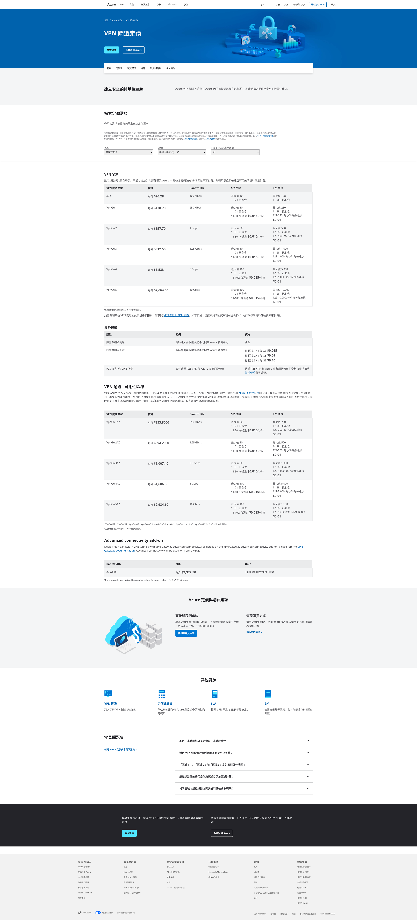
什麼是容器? (302, 898)
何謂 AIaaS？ (302, 887)
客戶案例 (81, 898)
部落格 (256, 872)
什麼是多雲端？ (303, 872)
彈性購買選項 (129, 882)
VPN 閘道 (170, 68)
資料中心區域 (83, 882)
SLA (213, 703)
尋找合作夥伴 (213, 877)
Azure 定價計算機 (265, 135)
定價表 (119, 68)
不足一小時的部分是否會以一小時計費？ (202, 741)
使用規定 (284, 914)
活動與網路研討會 (261, 887)
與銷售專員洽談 (186, 633)
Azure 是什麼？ (84, 866)
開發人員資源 (259, 877)
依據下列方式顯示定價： (223, 147)
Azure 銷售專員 (190, 138)
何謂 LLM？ (302, 892)
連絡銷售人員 (299, 4)
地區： (107, 147)
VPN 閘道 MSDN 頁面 (176, 315)
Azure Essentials (85, 892)
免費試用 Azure (134, 50)
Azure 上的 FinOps (131, 887)
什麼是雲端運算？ (304, 866)
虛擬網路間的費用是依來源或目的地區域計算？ (206, 776)
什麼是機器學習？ (304, 877)
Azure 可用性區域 (248, 393)
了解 (278, 4)
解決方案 (145, 4)
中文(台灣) (87, 912)
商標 (293, 914)
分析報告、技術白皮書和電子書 (266, 892)
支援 (286, 4)
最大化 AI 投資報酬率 (132, 892)
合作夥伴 (172, 4)
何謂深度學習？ (303, 882)
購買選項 (131, 68)
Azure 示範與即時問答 (176, 887)
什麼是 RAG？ (303, 903)
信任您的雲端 (83, 887)
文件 (267, 703)
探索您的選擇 (253, 631)
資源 (186, 4)
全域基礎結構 (83, 877)
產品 (131, 4)
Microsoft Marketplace (218, 872)
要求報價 (111, 50)
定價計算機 (165, 703)
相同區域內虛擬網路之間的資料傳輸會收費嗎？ (206, 788)
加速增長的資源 (173, 872)
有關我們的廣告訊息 (308, 914)
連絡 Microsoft (260, 914)
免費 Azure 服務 (130, 877)
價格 (159, 4)
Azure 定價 (210, 138)
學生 (256, 882)
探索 (122, 4)
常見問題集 (155, 68)
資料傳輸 (250, 372)
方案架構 (170, 877)
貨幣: (160, 147)
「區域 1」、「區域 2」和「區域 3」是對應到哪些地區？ (212, 764)
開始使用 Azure (318, 4)
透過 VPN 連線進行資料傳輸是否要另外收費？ (206, 753)
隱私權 (273, 914)
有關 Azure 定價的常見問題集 (119, 749)
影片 (256, 898)
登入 (333, 4)
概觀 (109, 68)
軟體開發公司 (213, 866)
